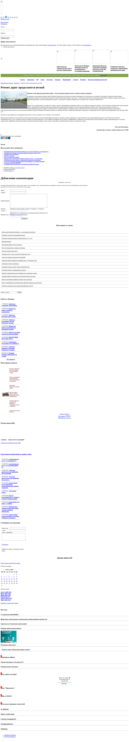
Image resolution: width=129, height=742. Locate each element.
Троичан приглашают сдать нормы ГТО (12, 662)
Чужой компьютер (8, 47)
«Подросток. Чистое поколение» (10, 263)
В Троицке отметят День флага (9, 666)
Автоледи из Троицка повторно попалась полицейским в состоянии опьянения (82, 68)
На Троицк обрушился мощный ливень (14, 387)
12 (6, 579)
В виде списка (16, 563)
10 (2, 579)
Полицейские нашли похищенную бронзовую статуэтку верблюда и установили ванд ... (26, 151)
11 (4, 579)
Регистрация (4, 22)
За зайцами (5, 709)
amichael (64, 683)
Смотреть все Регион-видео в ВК (11, 443)
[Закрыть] (4, 24)
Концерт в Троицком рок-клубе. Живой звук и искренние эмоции (19, 273)
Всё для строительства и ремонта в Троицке (13, 248)
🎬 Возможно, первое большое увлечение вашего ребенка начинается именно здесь (24, 619)
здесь (28, 187)
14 (11, 579)
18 (4, 581)
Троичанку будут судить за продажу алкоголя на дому (16, 254)
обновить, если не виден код (18, 214)
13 (9, 579)
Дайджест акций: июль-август (10, 251)
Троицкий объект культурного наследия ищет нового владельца (19, 276)
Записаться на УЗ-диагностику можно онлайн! (14, 623)
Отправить (5, 544)
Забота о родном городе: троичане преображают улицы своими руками (14, 394)
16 (16, 579)
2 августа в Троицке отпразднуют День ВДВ (13, 257)
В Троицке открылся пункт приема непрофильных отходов (17, 286)
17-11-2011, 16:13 (19, 167)
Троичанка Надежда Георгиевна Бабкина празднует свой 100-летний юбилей (100, 68)
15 (14, 579)
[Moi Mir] (7, 138)
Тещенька (4, 729)
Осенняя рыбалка (7, 724)
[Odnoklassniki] (4, 138)
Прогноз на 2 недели (64, 418)
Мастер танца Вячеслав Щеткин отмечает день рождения (17, 279)
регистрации (52, 45)
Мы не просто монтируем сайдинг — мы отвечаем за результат (18, 232)
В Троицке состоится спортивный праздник (13, 235)
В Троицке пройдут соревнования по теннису (14, 270)
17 (2, 581)
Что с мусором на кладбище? (11, 157)
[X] (9, 138)
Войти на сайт (5, 19)
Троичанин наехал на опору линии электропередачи (15, 267)
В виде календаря (6, 563)
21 (11, 581)
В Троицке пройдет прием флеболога (11, 628)
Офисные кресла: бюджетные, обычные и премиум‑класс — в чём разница (23, 158)
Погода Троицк (64, 414)
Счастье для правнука (8, 719)
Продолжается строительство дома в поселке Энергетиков (64, 68)
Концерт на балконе (9, 155)
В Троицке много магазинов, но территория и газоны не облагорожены (22, 160)
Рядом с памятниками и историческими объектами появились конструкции (22, 282)
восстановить (87, 45)
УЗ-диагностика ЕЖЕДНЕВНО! (12, 163)
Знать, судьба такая (7, 714)
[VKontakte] (2, 138)
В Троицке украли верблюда (11, 154)
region (12, 167)
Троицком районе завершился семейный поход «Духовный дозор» (19, 260)
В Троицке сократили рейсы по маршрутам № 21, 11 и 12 (17, 238)
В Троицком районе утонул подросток (12, 244)
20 (9, 581)
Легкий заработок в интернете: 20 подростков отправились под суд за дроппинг (14, 403)
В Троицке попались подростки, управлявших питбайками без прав (119, 68)
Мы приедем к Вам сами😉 (8, 645)
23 (16, 581)
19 (6, 581)
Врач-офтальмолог (6, 241)
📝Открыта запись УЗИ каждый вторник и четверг (15, 649)
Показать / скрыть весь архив (9, 603)
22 (14, 581)
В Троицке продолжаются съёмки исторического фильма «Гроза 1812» (22, 153)
